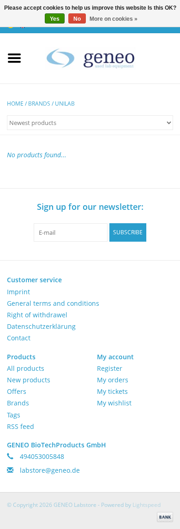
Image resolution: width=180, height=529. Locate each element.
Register (109, 368)
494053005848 (42, 456)
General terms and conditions (53, 303)
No (77, 19)
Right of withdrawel (37, 314)
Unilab (65, 103)
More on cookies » (114, 19)
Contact (18, 337)
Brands (39, 103)
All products (25, 368)
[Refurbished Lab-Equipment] (104, 57)
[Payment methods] (163, 516)
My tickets (112, 391)
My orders (112, 379)
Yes (55, 19)
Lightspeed (146, 505)
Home (15, 103)
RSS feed (20, 426)
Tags (13, 414)
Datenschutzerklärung (41, 326)
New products (28, 379)
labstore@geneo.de (50, 470)
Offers (16, 391)
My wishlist (114, 402)
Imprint (18, 291)
